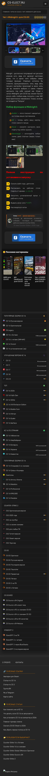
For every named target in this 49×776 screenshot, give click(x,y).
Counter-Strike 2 (9, 759)
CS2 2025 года (11, 515)
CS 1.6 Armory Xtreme (14, 480)
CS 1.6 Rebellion (11, 484)
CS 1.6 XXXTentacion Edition (16, 405)
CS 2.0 (8, 379)
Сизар (17, 216)
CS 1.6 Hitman (11, 414)
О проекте (6, 662)
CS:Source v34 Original (14, 601)
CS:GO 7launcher (12, 569)
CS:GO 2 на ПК (11, 583)
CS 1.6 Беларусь (26, 445)
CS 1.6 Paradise (11, 498)
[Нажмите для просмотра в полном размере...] (15, 150)
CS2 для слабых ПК (13, 529)
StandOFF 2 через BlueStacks (17, 645)
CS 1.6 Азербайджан (13, 440)
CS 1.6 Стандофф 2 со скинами (17, 466)
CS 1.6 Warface (11, 423)
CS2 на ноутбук (12, 520)
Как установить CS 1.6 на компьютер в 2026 (19, 718)
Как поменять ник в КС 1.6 (12, 710)
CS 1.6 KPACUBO (12, 494)
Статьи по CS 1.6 (9, 681)
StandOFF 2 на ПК (12, 635)
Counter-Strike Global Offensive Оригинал (18, 751)
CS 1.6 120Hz (10, 400)
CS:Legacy (26, 330)
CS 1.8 (26, 374)
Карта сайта (8, 697)
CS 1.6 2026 (10, 391)
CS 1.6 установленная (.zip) (16, 349)
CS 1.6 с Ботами (26, 335)
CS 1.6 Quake (10, 418)
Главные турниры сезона (12, 722)
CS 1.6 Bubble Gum (13, 409)
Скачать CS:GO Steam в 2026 (14, 726)
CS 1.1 (26, 365)
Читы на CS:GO (16, 12)
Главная (6, 12)
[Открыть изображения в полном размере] (26, 34)
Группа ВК (7, 689)
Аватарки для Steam (11, 677)
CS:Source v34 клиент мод (16, 605)
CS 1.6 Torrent (26, 344)
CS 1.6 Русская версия (26, 321)
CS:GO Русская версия (14, 560)
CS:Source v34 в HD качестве (17, 619)
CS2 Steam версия (13, 538)
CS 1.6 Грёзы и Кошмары (15, 471)
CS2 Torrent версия (13, 534)
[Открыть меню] (45, 4)
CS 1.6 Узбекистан (12, 436)
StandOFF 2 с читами (14, 640)
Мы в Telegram (8, 693)
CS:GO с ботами (12, 588)
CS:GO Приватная (12, 574)
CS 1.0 (26, 361)
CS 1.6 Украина (26, 450)
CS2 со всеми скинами (14, 525)
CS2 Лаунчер (11, 543)
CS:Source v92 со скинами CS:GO (18, 610)
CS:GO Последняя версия (15, 565)
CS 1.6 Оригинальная (13, 326)
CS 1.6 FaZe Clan (12, 395)
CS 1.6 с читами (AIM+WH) (26, 339)
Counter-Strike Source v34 (13, 755)
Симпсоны (10, 475)
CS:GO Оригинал (12, 556)
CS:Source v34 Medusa (14, 624)
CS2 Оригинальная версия (16, 511)
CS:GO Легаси (11, 579)
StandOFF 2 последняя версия (17, 649)
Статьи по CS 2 (9, 685)
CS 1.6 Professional (13, 489)
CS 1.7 (26, 370)
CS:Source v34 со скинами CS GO (18, 614)
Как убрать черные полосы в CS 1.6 (16, 730)
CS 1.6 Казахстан (26, 454)
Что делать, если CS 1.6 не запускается (18, 714)
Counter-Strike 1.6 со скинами (14, 747)
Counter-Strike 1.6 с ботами (13, 743)
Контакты (19, 662)
